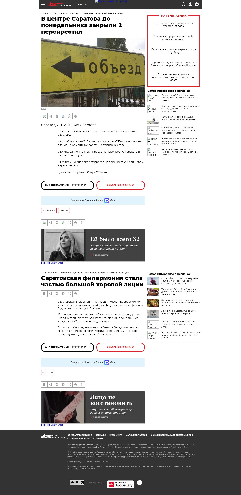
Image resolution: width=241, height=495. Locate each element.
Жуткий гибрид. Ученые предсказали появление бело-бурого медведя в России (180, 335)
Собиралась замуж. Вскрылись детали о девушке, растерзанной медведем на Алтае (178, 130)
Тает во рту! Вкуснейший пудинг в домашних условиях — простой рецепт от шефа (178, 292)
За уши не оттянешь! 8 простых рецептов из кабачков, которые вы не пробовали (180, 302)
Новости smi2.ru (52, 262)
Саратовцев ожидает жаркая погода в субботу (173, 51)
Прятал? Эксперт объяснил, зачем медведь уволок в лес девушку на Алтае (178, 324)
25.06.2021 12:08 (49, 13)
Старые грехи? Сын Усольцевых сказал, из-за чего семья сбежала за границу (179, 98)
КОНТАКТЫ (101, 435)
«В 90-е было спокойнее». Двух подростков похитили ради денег (178, 118)
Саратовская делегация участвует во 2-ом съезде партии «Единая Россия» (173, 64)
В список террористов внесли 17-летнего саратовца (173, 38)
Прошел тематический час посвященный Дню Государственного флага (173, 77)
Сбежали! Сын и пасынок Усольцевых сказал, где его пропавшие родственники (180, 108)
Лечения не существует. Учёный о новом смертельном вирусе (178, 312)
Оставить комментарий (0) (120, 185)
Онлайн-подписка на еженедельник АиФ (172, 435)
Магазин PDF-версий (136, 435)
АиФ (43, 108)
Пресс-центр (115, 435)
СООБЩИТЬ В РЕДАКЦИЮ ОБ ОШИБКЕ (85, 438)
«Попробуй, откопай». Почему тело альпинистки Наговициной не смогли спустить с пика (179, 281)
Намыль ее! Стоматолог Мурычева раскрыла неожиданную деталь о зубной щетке (179, 141)
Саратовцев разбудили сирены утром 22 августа (173, 24)
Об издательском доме (79, 435)
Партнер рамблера (95, 483)
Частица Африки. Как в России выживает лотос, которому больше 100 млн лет (179, 152)
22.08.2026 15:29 (49, 272)
